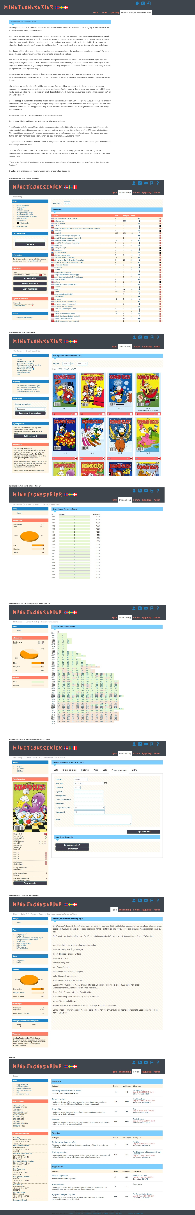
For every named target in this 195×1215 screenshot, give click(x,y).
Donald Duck (80, 1213)
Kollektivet (97, 1213)
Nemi (106, 1213)
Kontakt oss (138, 1213)
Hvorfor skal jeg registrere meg (136, 12)
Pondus (111, 1213)
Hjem (95, 12)
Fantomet (88, 1213)
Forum (104, 12)
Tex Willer (118, 1213)
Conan (71, 1213)
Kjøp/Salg (114, 12)
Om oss (130, 1213)
